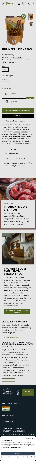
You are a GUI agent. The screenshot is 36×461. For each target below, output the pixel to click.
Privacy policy (30, 438)
